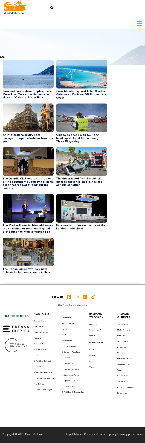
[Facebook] (69, 297)
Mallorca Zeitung (68, 323)
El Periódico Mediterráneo (44, 378)
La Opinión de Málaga (70, 369)
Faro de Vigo (39, 384)
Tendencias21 (122, 324)
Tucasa (119, 370)
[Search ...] (51, 7)
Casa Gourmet (123, 381)
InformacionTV (95, 330)
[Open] (139, 23)
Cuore (91, 350)
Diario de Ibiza (39, 327)
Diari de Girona (40, 321)
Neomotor (121, 353)
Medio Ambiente (123, 330)
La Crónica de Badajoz (43, 390)
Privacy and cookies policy (100, 434)
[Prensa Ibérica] (16, 328)
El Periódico (38, 367)
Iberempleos (122, 347)
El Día (36, 355)
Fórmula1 (121, 336)
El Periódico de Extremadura (73, 392)
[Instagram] (77, 297)
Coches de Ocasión (124, 364)
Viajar (91, 367)
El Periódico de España (43, 372)
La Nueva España (68, 386)
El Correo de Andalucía (71, 352)
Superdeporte (67, 340)
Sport (64, 335)
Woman (92, 355)
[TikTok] (93, 297)
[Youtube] (85, 297)
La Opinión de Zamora (71, 363)
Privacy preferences (131, 434)
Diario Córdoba (40, 344)
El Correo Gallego (69, 346)
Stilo (91, 361)
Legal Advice (74, 434)
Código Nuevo (123, 376)
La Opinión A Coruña (70, 381)
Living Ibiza (122, 393)
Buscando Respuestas (125, 387)
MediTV (92, 336)
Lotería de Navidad (124, 359)
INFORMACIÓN (40, 349)
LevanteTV (93, 324)
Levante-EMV (67, 318)
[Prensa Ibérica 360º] (16, 345)
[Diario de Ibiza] (16, 315)
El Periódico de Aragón (43, 361)
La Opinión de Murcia (70, 375)
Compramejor (122, 341)
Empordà (37, 338)
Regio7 (64, 329)
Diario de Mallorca (41, 332)
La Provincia (66, 358)
